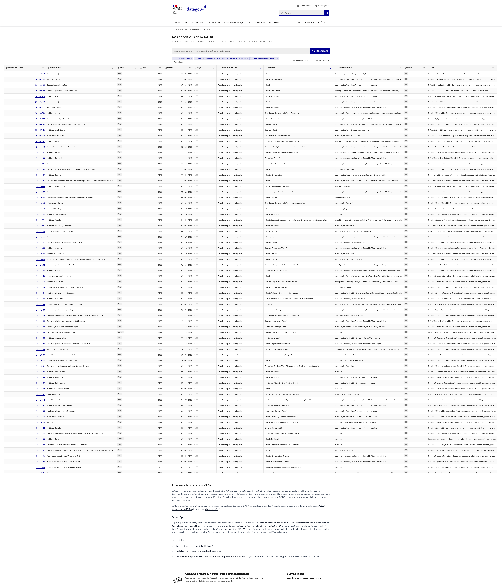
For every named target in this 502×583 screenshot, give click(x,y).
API (186, 22)
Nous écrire (274, 22)
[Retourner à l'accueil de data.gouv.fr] (196, 9)
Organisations (214, 22)
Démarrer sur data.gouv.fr (235, 22)
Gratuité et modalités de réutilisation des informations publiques (291, 522)
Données (176, 22)
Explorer (183, 30)
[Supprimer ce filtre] (248, 58)
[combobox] (304, 13)
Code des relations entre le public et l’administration (252, 525)
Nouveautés (260, 22)
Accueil (174, 30)
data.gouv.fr (211, 509)
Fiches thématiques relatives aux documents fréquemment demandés (210, 556)
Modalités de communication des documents (198, 551)
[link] (304, 5)
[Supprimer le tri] (191, 58)
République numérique (183, 525)
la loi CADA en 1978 (232, 529)
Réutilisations (198, 22)
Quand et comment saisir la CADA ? (193, 546)
